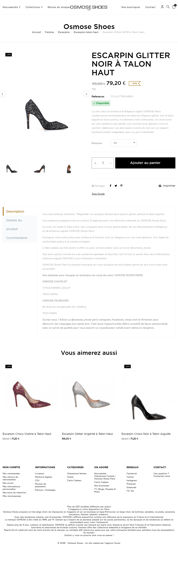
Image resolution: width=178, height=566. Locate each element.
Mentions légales (43, 477)
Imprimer (168, 185)
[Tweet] (116, 185)
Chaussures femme (76, 473)
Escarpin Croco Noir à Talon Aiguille (146, 433)
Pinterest (131, 484)
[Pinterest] (121, 185)
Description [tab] (15, 211)
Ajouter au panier (145, 163)
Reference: (98, 96)
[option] (44, 101)
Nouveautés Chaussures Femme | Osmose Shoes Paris (105, 476)
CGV (37, 480)
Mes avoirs (8, 483)
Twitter (130, 477)
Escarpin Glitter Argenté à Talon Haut (87, 433)
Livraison (39, 473)
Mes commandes (11, 473)
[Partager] (110, 185)
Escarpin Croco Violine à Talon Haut (27, 433)
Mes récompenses (12, 496)
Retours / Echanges (45, 490)
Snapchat (131, 487)
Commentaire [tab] (16, 237)
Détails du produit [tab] (14, 224)
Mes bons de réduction (14, 492)
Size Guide (98, 193)
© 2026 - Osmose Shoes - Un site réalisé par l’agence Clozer (89, 543)
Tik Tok (130, 491)
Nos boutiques (101, 485)
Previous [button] (2, 93)
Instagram (132, 480)
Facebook (132, 473)
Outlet (70, 477)
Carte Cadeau (74, 480)
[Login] (162, 7)
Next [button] (86, 93)
